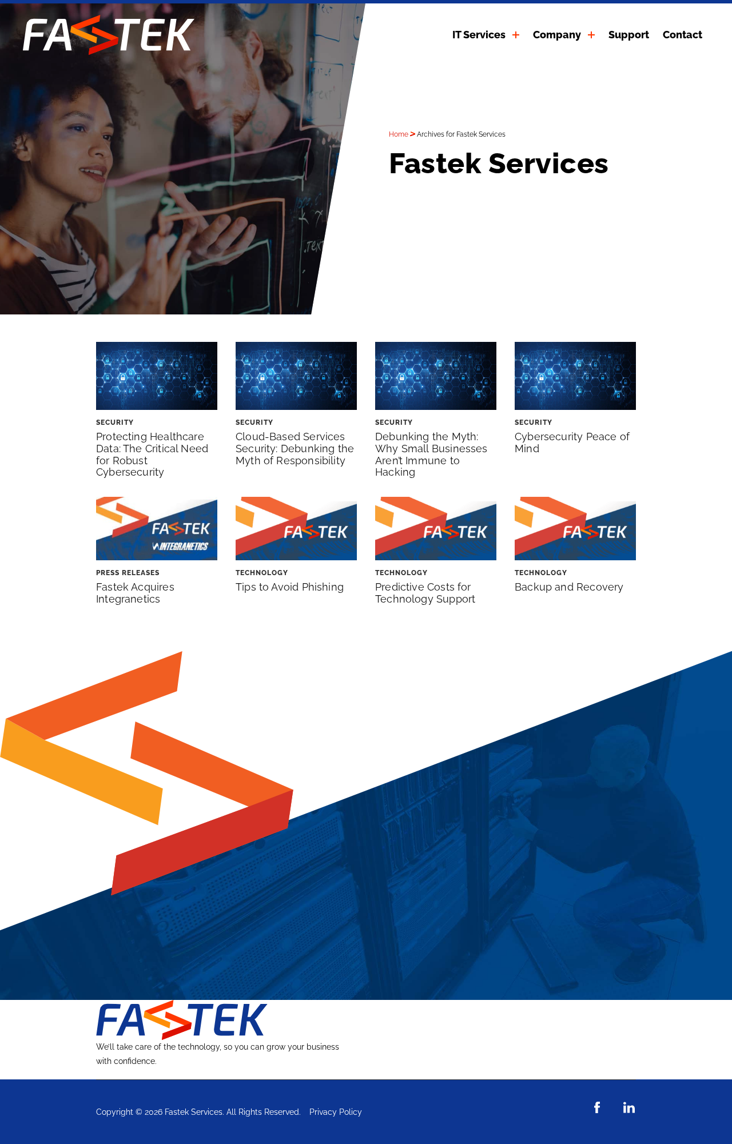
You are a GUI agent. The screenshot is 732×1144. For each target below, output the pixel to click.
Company (557, 35)
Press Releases (128, 573)
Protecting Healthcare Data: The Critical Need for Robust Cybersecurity (152, 454)
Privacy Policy (335, 1112)
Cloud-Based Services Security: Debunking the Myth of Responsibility (295, 448)
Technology (262, 573)
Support (628, 35)
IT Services (479, 35)
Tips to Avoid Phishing (290, 587)
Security (115, 422)
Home (398, 134)
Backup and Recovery (569, 587)
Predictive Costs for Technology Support (425, 593)
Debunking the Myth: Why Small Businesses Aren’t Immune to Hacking (431, 454)
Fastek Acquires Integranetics (135, 593)
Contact (682, 35)
